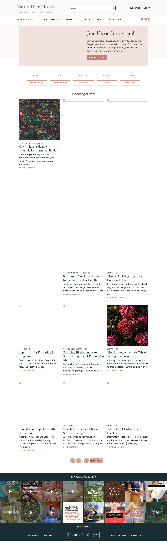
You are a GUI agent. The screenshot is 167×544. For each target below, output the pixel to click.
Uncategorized (37, 143)
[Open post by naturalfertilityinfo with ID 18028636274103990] (115, 512)
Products (47, 535)
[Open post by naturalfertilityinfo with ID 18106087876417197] (31, 491)
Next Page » (96, 461)
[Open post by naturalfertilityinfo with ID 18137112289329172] (94, 512)
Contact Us (136, 535)
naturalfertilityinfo (10, 483)
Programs (33, 535)
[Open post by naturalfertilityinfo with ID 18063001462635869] (10, 491)
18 (87, 460)
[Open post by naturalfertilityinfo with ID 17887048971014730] (52, 512)
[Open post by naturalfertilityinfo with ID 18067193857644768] (156, 512)
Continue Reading (97, 57)
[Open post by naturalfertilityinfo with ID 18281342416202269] (135, 512)
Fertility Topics (69, 349)
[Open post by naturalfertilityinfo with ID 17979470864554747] (94, 491)
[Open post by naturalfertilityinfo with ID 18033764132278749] (31, 512)
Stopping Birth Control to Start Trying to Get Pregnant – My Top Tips (83, 356)
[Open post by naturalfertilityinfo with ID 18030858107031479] (115, 491)
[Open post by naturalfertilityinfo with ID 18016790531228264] (52, 491)
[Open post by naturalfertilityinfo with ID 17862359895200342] (156, 491)
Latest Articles (118, 535)
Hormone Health (25, 143)
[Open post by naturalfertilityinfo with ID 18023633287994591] (135, 491)
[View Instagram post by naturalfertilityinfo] (18, 500)
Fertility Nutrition (70, 273)
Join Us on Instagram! (110, 33)
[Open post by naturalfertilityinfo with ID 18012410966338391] (10, 512)
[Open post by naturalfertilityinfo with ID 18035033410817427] (73, 491)
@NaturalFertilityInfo (83, 476)
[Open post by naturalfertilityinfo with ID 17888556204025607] (73, 512)
